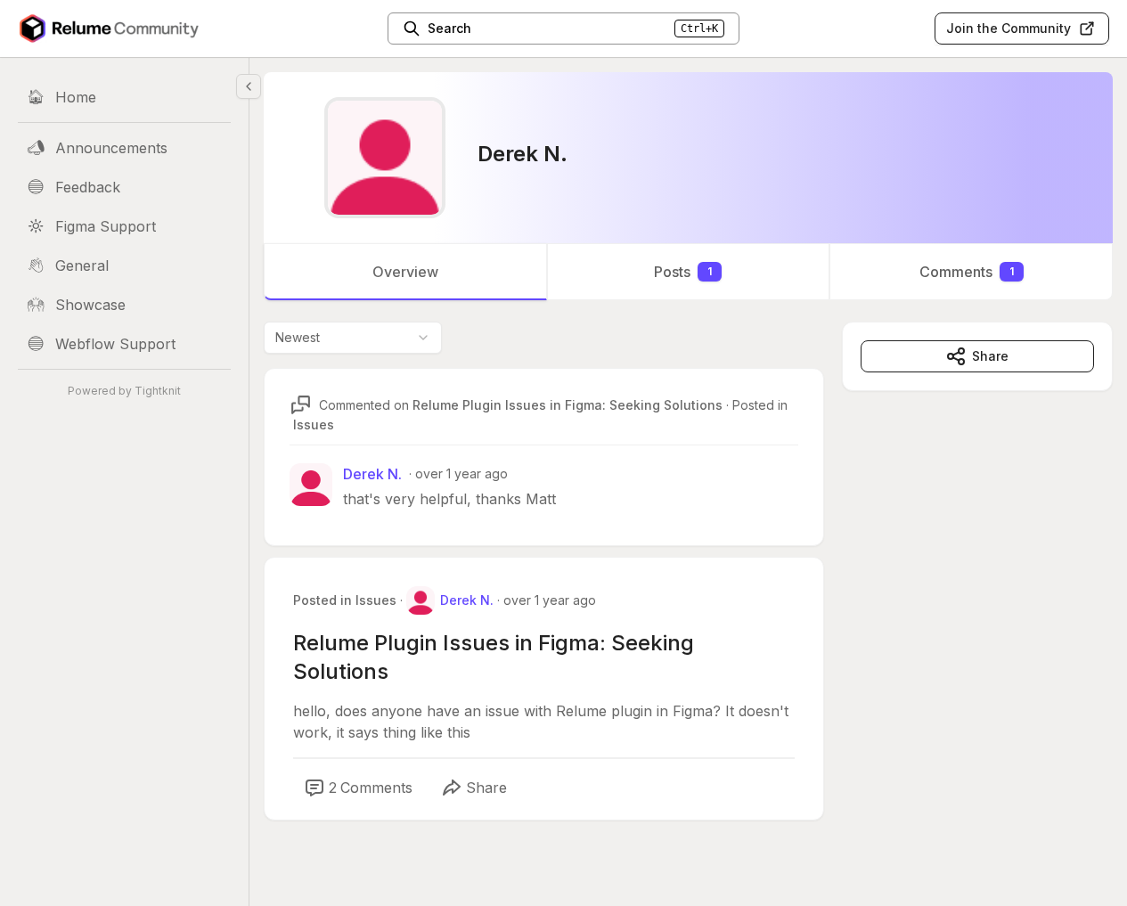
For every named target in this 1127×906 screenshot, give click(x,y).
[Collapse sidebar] (248, 86)
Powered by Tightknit (124, 390)
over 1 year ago (461, 473)
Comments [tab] (966, 272)
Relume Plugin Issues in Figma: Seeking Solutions (567, 404)
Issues (313, 424)
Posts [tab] (683, 272)
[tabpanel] (688, 589)
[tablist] (688, 271)
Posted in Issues (344, 600)
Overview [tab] (405, 272)
